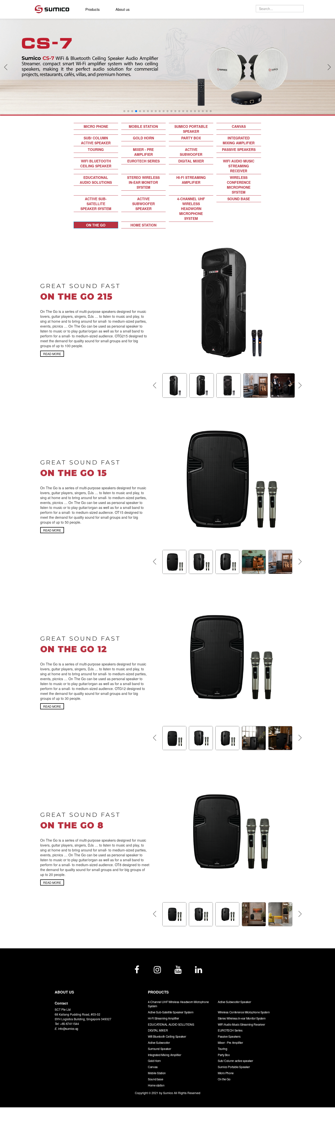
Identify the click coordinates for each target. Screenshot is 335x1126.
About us (123, 9)
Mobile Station (143, 126)
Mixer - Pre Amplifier (143, 152)
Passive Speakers (239, 149)
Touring (96, 149)
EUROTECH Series (143, 161)
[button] (5, 67)
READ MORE (52, 354)
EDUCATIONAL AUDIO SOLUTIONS (96, 180)
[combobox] (280, 8)
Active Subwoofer (191, 152)
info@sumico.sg (68, 1029)
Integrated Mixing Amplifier (239, 140)
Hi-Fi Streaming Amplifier (191, 180)
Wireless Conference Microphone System (239, 185)
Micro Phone (96, 126)
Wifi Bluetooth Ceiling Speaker (95, 163)
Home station (143, 225)
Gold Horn (143, 137)
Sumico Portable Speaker (191, 129)
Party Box (191, 137)
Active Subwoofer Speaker (143, 203)
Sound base (238, 198)
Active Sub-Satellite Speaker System (95, 203)
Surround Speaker (159, 1049)
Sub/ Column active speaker (96, 140)
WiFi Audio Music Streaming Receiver (238, 166)
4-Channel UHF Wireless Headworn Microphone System (191, 208)
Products (92, 9)
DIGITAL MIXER (191, 161)
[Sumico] (55, 8)
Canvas (239, 126)
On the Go (95, 225)
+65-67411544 (69, 1024)
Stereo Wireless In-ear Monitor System (143, 182)
